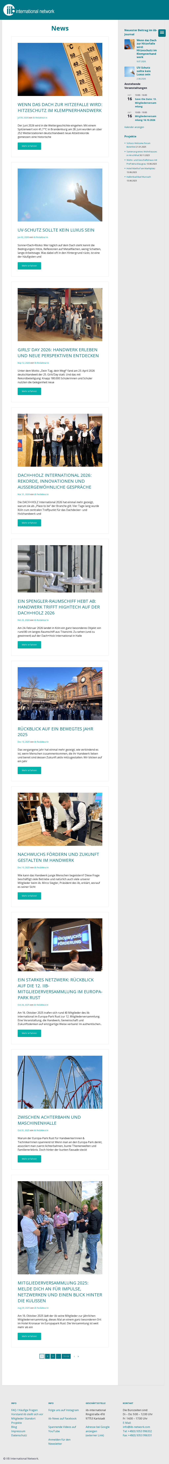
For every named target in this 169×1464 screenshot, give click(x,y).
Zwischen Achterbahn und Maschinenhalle (49, 1120)
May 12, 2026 (24, 362)
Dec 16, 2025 (24, 741)
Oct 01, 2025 (23, 1130)
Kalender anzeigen (134, 127)
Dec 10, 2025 (24, 867)
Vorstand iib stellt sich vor (27, 1414)
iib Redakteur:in (40, 117)
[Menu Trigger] (162, 33)
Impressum (18, 1431)
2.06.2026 (141, 78)
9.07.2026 (141, 61)
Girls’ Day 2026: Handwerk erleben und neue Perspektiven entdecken (58, 352)
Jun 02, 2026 (23, 237)
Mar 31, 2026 (24, 494)
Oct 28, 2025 (23, 1004)
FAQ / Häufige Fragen (24, 1410)
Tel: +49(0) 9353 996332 (137, 1431)
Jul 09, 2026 (23, 117)
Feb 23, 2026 (24, 620)
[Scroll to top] (60, 1392)
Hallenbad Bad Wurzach (139, 176)
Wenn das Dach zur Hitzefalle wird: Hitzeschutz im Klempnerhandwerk (60, 107)
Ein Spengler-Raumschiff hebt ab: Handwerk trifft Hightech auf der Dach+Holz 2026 (59, 607)
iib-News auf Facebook (62, 1418)
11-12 (66, 1356)
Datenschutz (19, 1435)
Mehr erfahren (29, 145)
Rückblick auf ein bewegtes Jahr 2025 (55, 732)
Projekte (16, 1423)
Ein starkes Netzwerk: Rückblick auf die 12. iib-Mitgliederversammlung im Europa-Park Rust (60, 988)
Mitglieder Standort (23, 1418)
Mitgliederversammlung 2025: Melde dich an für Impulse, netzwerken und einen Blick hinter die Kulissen (60, 1291)
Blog (14, 1427)
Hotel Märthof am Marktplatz (141, 168)
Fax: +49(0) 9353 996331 (137, 1435)
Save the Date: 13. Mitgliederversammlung (145, 102)
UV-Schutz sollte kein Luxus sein (56, 230)
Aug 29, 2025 (24, 1308)
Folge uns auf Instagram (63, 1410)
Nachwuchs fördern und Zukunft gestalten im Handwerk (58, 857)
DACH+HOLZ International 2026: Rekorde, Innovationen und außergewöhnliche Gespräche (55, 481)
